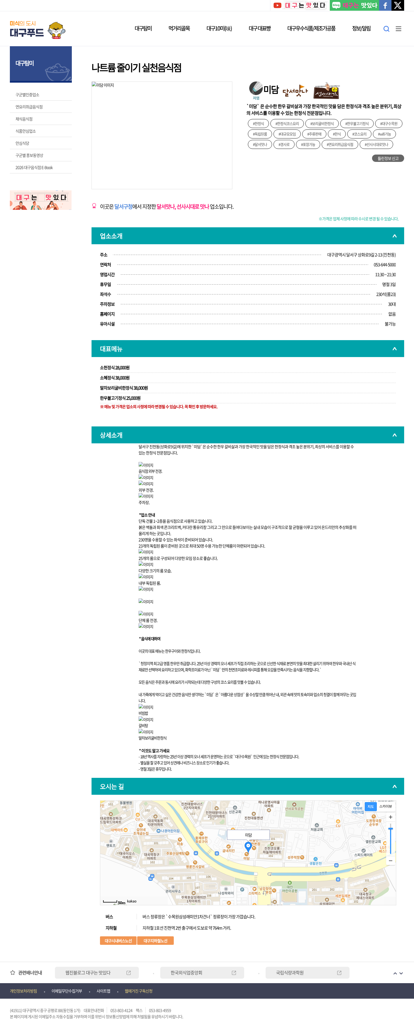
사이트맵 (103, 991)
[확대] (390, 817)
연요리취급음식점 (29, 106)
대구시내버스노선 (118, 940)
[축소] (390, 860)
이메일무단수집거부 (67, 991)
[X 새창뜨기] (397, 6)
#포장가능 (308, 144)
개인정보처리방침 (23, 991)
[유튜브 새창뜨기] (299, 6)
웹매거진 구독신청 (138, 991)
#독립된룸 (260, 134)
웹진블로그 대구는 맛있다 (87, 972)
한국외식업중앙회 (186, 972)
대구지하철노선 (155, 940)
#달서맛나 (260, 144)
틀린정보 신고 (388, 158)
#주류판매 (314, 134)
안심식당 (22, 143)
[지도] (371, 806)
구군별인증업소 (27, 94)
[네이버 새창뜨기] (354, 6)
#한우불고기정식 (357, 123)
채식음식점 (23, 119)
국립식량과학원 (290, 972)
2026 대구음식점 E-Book (34, 167)
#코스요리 (359, 134)
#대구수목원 (388, 123)
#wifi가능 (384, 134)
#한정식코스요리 (287, 123)
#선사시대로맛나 (376, 144)
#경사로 (284, 144)
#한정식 (258, 123)
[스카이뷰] (386, 806)
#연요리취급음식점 (340, 144)
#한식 (337, 134)
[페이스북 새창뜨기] (385, 6)
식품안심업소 (25, 131)
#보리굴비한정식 (322, 123)
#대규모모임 (287, 134)
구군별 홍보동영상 (29, 155)
